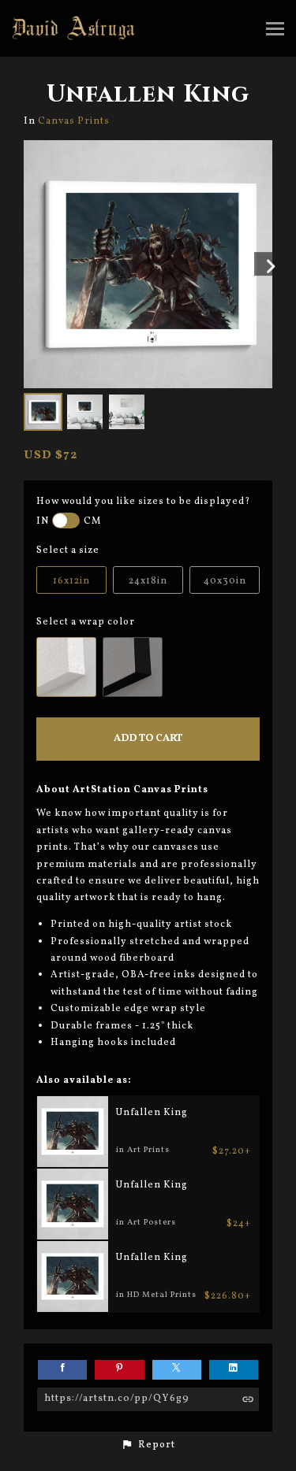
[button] (148, 1445)
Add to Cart (148, 739)
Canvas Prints (74, 121)
